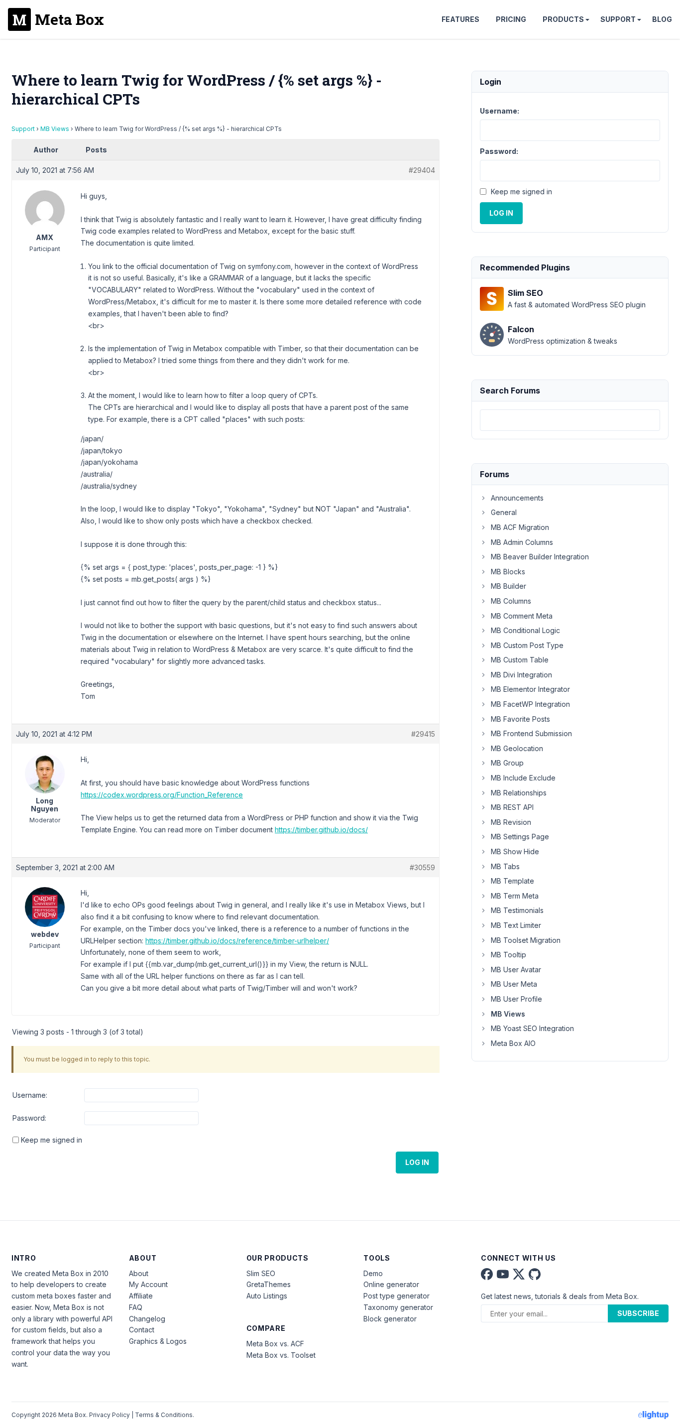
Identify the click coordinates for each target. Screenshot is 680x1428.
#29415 (423, 734)
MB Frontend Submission (531, 733)
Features (460, 19)
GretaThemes (268, 1284)
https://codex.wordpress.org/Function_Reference (162, 794)
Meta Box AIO (513, 1043)
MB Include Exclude (523, 778)
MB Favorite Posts (520, 719)
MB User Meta (514, 984)
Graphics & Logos (158, 1341)
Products (563, 19)
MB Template (512, 881)
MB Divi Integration (521, 674)
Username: (29, 1095)
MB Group (507, 763)
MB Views (54, 128)
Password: (29, 1118)
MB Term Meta (515, 896)
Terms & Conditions (164, 1415)
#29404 (422, 170)
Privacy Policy (109, 1415)
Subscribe (638, 1313)
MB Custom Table (520, 659)
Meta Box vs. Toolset (281, 1355)
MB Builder (508, 586)
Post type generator (396, 1296)
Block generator (390, 1318)
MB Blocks (508, 571)
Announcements (517, 498)
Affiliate (141, 1296)
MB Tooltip (508, 954)
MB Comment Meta (522, 616)
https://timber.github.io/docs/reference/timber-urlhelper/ (237, 940)
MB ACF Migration (520, 527)
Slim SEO (260, 1273)
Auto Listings (266, 1296)
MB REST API (512, 807)
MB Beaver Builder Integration (540, 556)
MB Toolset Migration (526, 940)
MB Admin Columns (522, 542)
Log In (417, 1162)
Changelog (147, 1318)
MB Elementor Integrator (530, 689)
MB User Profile (516, 999)
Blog (662, 19)
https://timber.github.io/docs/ (321, 829)
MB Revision (511, 822)
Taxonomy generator (398, 1307)
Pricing (511, 19)
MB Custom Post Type (527, 645)
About (138, 1273)
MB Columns (511, 601)
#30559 (422, 867)
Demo (373, 1273)
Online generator (391, 1284)
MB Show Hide (515, 851)
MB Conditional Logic (525, 630)
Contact (141, 1329)
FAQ (135, 1307)
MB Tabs (505, 866)
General (504, 512)
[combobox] (570, 420)
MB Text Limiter (516, 925)
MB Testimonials (517, 910)
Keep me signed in (51, 1140)
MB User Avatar (516, 969)
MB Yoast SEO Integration (532, 1028)
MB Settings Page (520, 836)
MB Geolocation (517, 748)
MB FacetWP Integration (530, 704)
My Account (148, 1284)
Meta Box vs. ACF (275, 1343)
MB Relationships (519, 792)
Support (618, 19)
